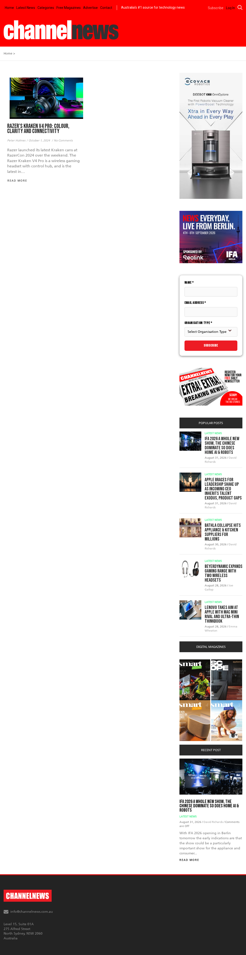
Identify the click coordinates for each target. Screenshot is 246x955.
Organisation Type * (198, 323)
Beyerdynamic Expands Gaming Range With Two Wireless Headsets (223, 573)
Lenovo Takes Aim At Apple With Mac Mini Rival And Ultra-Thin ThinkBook (222, 614)
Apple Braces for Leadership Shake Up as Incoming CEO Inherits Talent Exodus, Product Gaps (223, 489)
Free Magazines (68, 8)
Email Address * (195, 303)
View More (189, 662)
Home (9, 8)
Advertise (90, 8)
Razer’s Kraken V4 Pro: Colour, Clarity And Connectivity (38, 129)
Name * (189, 282)
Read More (189, 860)
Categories (45, 8)
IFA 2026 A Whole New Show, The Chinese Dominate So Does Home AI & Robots (222, 445)
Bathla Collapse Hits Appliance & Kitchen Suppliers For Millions (223, 532)
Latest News (25, 8)
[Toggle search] (240, 7)
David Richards (213, 822)
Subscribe (211, 345)
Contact (106, 8)
